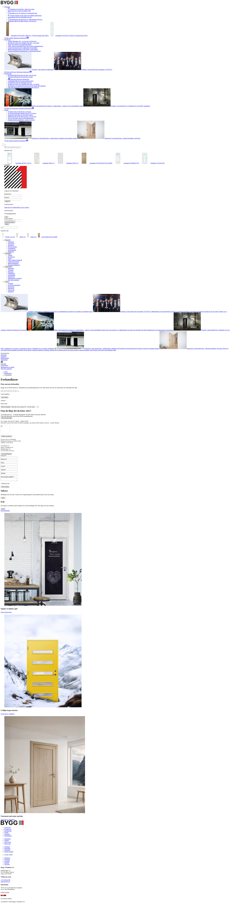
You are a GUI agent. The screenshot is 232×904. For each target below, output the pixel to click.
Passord (6, 197)
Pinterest (6, 862)
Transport (10, 270)
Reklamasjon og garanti (14, 278)
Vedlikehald (11, 273)
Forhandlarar (11, 248)
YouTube (7, 864)
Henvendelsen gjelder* (7, 477)
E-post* (3, 466)
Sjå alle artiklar (8, 141)
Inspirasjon (11, 287)
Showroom (11, 243)
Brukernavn (7, 194)
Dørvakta (10, 272)
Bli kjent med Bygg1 (10, 72)
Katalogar (11, 291)
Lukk (6, 217)
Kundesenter (8, 373)
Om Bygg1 (7, 827)
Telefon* (3, 470)
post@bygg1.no (5, 881)
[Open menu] (5, 144)
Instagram (7, 858)
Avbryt (7, 224)
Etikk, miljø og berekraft (15, 260)
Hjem (6, 372)
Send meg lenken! (10, 222)
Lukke (3, 498)
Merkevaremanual (13, 263)
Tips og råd (11, 290)
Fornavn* (3, 455)
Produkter (7, 847)
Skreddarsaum (12, 250)
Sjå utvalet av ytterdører (7, 714)
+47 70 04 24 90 (5, 880)
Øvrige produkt (12, 247)
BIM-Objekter (5, 358)
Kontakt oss (11, 257)
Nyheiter (10, 283)
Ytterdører (11, 242)
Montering (11, 251)
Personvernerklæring (14, 265)
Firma (2, 462)
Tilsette (10, 255)
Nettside (3, 473)
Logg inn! (7, 201)
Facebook (7, 859)
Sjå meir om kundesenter (11, 108)
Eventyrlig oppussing (14, 285)
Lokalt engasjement (13, 261)
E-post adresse (8, 218)
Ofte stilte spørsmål (13, 280)
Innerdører (11, 245)
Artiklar (6, 840)
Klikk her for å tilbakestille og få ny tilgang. (16, 207)
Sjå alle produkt (9, 38)
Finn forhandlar (5, 510)
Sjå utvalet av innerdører (8, 819)
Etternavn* (4, 459)
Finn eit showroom (6, 612)
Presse (10, 258)
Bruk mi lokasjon (5, 407)
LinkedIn (7, 861)
